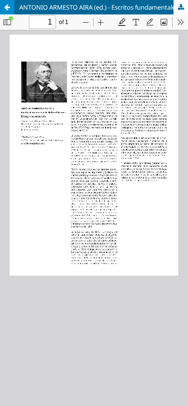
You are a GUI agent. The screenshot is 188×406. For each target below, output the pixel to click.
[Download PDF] (181, 7)
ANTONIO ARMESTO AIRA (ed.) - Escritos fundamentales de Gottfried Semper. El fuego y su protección (103, 7)
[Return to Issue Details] (7, 7)
